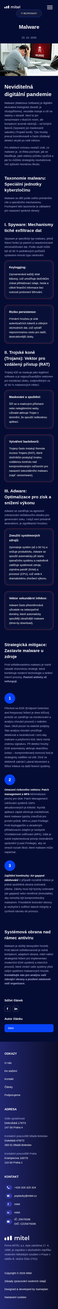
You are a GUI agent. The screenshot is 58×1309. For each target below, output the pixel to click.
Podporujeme (12, 1095)
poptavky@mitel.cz (25, 1195)
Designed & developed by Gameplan (26, 1289)
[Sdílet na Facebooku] (7, 1009)
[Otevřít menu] (50, 7)
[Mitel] (12, 7)
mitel (17, 1204)
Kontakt (9, 1079)
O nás (8, 1062)
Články (8, 1087)
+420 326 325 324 (25, 1187)
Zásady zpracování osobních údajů (25, 1281)
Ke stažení (10, 1070)
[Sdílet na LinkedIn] (16, 1009)
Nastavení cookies (15, 1297)
